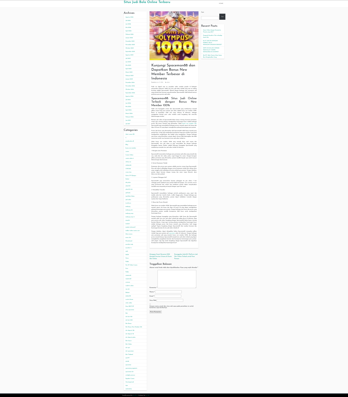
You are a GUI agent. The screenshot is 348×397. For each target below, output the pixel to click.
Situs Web (153, 300)
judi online (128, 199)
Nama (152, 292)
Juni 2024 (128, 103)
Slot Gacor (129, 340)
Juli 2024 (128, 99)
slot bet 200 (129, 320)
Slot (127, 313)
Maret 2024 (129, 113)
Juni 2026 (128, 24)
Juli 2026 (128, 20)
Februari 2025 (129, 75)
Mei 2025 (128, 65)
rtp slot (128, 289)
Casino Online (129, 155)
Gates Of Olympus (131, 175)
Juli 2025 (128, 58)
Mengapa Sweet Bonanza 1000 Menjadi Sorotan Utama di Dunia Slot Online (161, 256)
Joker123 (128, 186)
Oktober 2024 (130, 89)
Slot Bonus (128, 323)
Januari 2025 (129, 79)
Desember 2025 (130, 41)
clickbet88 (128, 165)
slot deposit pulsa (130, 337)
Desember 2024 (130, 82)
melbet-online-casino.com (133, 230)
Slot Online (129, 344)
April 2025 (128, 68)
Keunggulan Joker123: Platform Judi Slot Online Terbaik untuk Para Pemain (186, 256)
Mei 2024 (128, 106)
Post (127, 268)
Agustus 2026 (129, 17)
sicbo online (129, 303)
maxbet (128, 223)
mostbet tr (129, 248)
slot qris (128, 347)
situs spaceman (130, 309)
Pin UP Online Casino (131, 265)
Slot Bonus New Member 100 (134, 327)
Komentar (153, 287)
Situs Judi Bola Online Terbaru (147, 2)
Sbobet (128, 292)
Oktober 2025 (130, 48)
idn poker (128, 182)
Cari (202, 12)
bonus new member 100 (189, 123)
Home (221, 3)
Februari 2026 (129, 34)
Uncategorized (130, 382)
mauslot (128, 220)
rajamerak (128, 275)
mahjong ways (129, 213)
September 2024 (130, 93)
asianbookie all (130, 141)
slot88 (127, 361)
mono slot (128, 237)
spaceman (128, 364)
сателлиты (129, 389)
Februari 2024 (129, 117)
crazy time (128, 172)
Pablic (127, 261)
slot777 (128, 358)
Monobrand (129, 241)
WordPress (135, 395)
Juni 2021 (128, 120)
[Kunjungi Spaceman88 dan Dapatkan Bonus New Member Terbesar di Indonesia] (174, 35)
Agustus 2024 (129, 96)
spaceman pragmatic (131, 368)
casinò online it (130, 158)
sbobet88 (128, 296)
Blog (127, 144)
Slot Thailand (129, 354)
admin (168, 82)
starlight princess (130, 375)
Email (152, 296)
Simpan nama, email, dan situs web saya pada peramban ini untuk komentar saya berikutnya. (171, 306)
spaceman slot (130, 371)
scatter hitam (129, 299)
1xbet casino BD (130, 134)
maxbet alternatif (130, 227)
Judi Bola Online (130, 196)
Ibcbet (127, 179)
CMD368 (128, 168)
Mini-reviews (129, 234)
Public (127, 272)
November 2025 (130, 44)
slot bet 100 (129, 316)
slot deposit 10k (130, 330)
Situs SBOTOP (130, 306)
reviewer (128, 282)
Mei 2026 (128, 27)
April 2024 (128, 110)
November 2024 (130, 86)
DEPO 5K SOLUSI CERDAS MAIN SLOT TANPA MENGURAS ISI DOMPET (211, 50)
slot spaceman (130, 351)
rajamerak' (128, 278)
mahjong (128, 206)
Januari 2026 (129, 37)
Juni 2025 (128, 62)
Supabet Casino (130, 378)
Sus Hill (147, 395)
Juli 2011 (128, 123)
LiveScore (128, 203)
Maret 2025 (129, 72)
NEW (127, 254)
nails (127, 251)
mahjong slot (129, 210)
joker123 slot (129, 189)
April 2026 (128, 31)
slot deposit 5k (130, 334)
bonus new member (131, 148)
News (127, 258)
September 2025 (130, 51)
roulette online (129, 285)
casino (127, 151)
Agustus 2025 (129, 55)
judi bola (128, 192)
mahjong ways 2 (130, 217)
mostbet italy (129, 244)
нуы (127, 385)
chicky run (128, 162)
